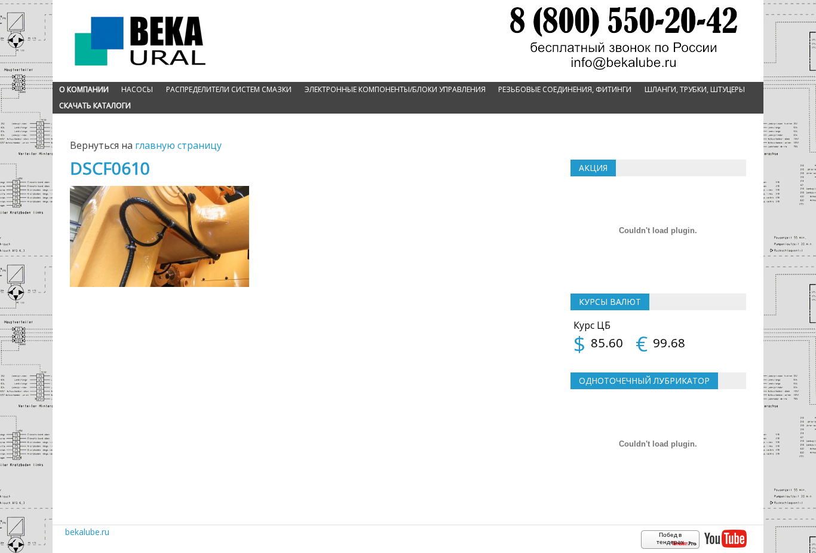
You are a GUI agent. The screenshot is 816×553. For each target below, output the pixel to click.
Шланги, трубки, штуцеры (695, 89)
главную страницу (178, 145)
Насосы (137, 89)
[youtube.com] (725, 539)
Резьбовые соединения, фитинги (564, 89)
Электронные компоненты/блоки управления (395, 89)
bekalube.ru (87, 531)
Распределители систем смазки (229, 89)
